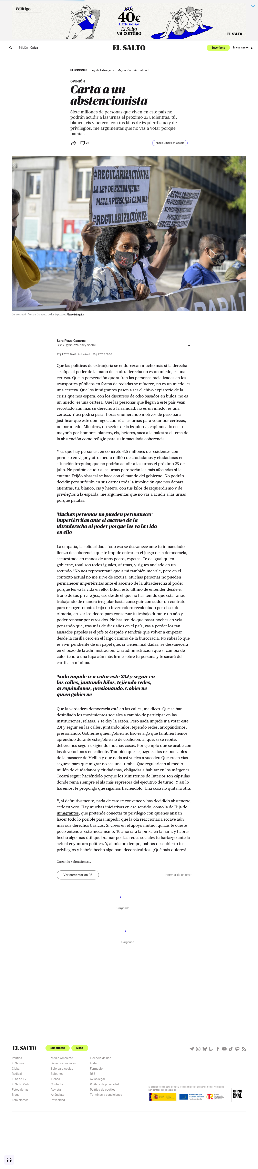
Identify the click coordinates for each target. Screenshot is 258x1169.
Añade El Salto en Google (170, 143)
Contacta (57, 1084)
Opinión (77, 81)
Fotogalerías (20, 1089)
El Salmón (18, 1063)
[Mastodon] (237, 1048)
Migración (124, 70)
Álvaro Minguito (75, 314)
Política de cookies (102, 1089)
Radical (17, 1074)
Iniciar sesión (241, 48)
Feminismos (20, 1100)
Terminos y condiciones (106, 1095)
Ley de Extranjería (102, 70)
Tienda (55, 1079)
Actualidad (141, 70)
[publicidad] (129, 21)
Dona (79, 1048)
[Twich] (211, 1048)
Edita (93, 1063)
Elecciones (78, 70)
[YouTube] (224, 1048)
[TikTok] (230, 1048)
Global (16, 1068)
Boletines (57, 1074)
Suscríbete (218, 48)
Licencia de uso (100, 1058)
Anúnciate (57, 1095)
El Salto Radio (21, 1084)
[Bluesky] (204, 1048)
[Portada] (129, 47)
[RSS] (243, 1048)
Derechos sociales (63, 1063)
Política (17, 1058)
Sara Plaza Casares (71, 341)
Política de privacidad (104, 1084)
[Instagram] (198, 1048)
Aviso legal (97, 1079)
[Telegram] (191, 1048)
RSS (92, 1074)
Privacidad (58, 1100)
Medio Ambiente (62, 1058)
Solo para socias (62, 1068)
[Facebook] (217, 1048)
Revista (56, 1089)
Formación (97, 1068)
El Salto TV (19, 1079)
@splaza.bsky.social (81, 345)
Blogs (15, 1095)
